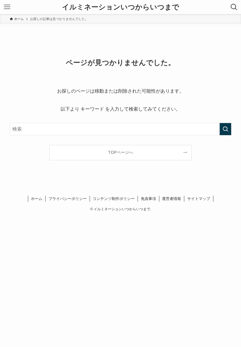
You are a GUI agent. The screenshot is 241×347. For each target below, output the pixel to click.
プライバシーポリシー (67, 198)
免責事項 (148, 198)
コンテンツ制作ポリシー (114, 198)
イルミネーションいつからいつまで (120, 7)
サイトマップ (198, 198)
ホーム (36, 198)
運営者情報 (171, 198)
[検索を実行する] (225, 129)
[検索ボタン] (234, 7)
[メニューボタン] (7, 7)
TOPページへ (120, 152)
